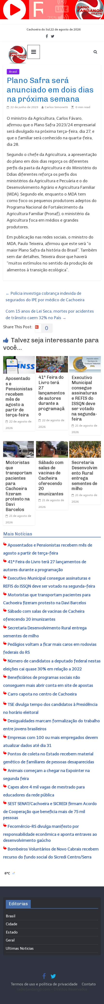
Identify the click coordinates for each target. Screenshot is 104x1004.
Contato (89, 984)
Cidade (11, 924)
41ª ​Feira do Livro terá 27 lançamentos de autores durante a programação (51, 395)
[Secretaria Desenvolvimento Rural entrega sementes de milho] (85, 444)
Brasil (13, 71)
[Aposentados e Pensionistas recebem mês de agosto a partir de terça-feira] (19, 359)
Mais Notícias (17, 534)
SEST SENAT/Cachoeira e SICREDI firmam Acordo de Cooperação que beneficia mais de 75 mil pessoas (50, 810)
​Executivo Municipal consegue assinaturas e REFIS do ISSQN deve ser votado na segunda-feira (84, 398)
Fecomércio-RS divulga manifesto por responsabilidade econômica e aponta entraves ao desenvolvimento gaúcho (50, 833)
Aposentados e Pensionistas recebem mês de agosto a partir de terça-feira (19, 397)
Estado (12, 932)
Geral (10, 940)
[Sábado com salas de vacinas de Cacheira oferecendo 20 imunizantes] (52, 444)
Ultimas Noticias (34, 71)
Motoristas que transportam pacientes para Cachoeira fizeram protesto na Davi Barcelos (19, 486)
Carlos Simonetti (56, 107)
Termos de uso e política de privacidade (44, 984)
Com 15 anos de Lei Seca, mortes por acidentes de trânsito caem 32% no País (50, 314)
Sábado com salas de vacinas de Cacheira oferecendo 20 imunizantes (51, 478)
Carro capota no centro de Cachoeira (42, 694)
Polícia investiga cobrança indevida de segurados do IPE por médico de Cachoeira (45, 296)
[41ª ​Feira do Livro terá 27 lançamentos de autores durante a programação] (52, 359)
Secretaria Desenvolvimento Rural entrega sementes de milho (84, 475)
